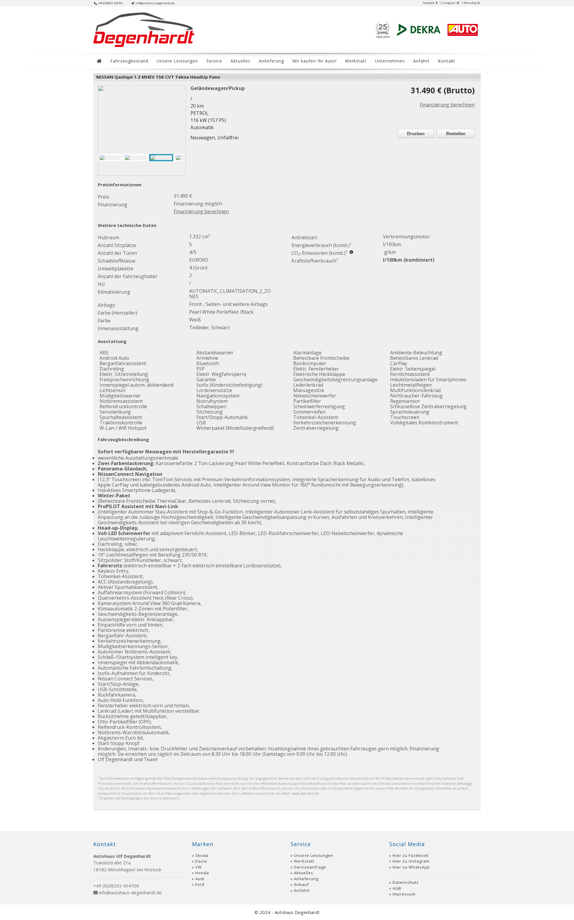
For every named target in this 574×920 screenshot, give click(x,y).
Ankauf (301, 884)
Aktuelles (240, 61)
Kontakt (446, 61)
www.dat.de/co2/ (305, 793)
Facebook (429, 3)
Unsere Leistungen (177, 61)
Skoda (201, 855)
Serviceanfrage (310, 867)
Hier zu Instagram (411, 861)
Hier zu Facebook (411, 855)
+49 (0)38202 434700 (110, 3)
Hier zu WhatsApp (411, 867)
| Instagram (447, 3)
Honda (202, 872)
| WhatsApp (469, 3)
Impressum (404, 894)
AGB (397, 888)
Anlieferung (271, 61)
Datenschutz (406, 882)
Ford (199, 884)
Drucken (416, 133)
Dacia (201, 861)
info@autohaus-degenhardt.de (155, 3)
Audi (199, 878)
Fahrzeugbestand (129, 61)
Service (214, 61)
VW (198, 867)
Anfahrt (421, 61)
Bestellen (455, 133)
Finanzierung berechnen (447, 104)
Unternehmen (390, 61)
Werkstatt (356, 61)
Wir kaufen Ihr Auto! (314, 61)
